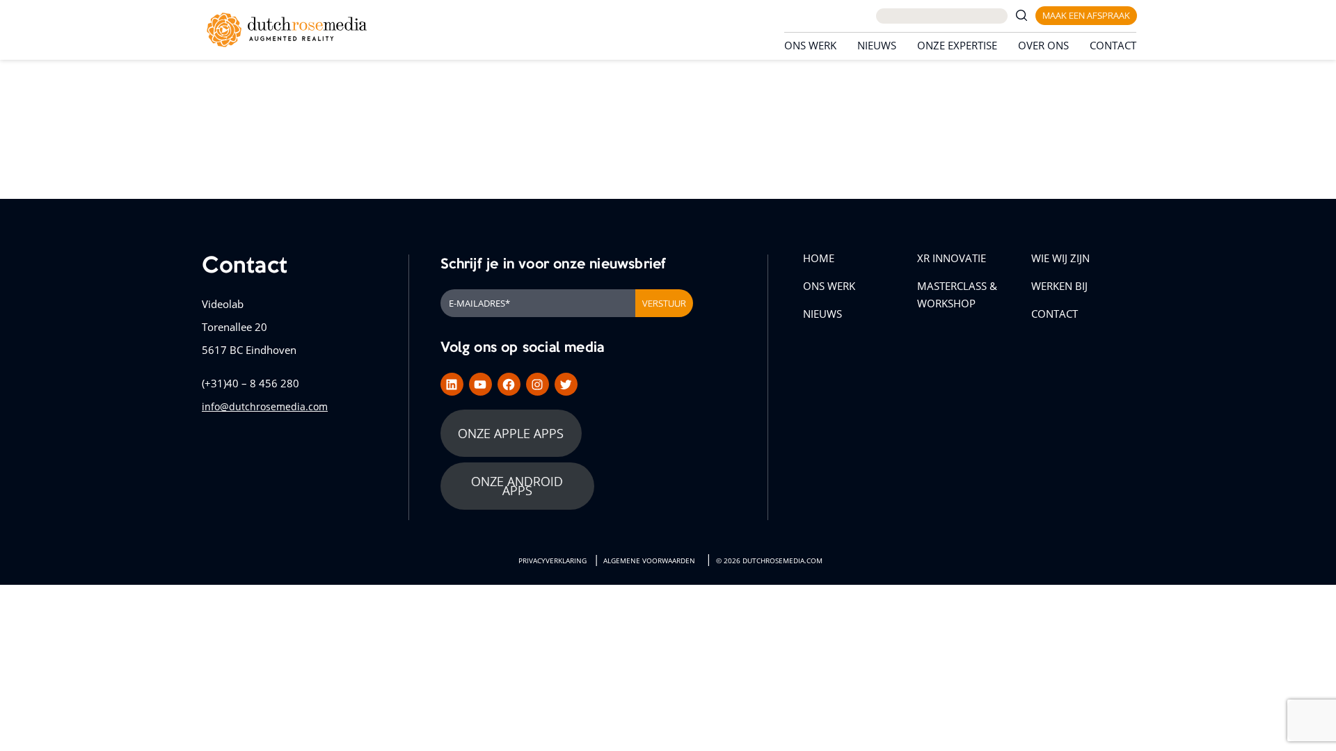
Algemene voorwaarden (649, 560)
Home (818, 258)
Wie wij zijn (1060, 258)
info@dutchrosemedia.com (265, 406)
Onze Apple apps (511, 433)
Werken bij (1059, 286)
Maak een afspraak (1086, 15)
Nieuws (876, 45)
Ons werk (810, 45)
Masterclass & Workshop (957, 294)
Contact (1113, 45)
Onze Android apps (517, 486)
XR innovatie (951, 258)
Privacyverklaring (552, 560)
